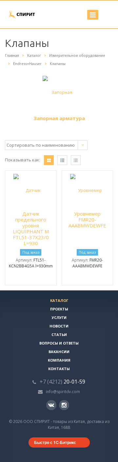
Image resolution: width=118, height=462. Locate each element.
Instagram (64, 405)
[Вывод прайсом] (76, 160)
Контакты (59, 368)
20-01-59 (62, 381)
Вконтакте (51, 405)
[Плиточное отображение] (49, 160)
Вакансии (59, 351)
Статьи (59, 334)
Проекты (59, 308)
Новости (59, 326)
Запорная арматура (59, 118)
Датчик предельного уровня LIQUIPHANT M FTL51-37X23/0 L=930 (31, 228)
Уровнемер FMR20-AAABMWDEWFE (87, 219)
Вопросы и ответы (59, 343)
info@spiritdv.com (63, 391)
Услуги (59, 317)
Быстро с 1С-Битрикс (55, 442)
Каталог (59, 300)
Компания (59, 360)
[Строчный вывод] (62, 160)
